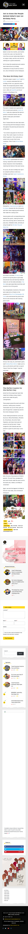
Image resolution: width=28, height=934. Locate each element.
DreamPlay (14, 90)
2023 (5, 897)
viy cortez (21, 527)
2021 (5, 900)
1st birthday (14, 525)
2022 (5, 898)
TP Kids (17, 275)
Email (15, 620)
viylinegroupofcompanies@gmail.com (12, 919)
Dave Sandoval (7, 159)
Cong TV (18, 79)
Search (6, 651)
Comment (5, 610)
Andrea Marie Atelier (11, 364)
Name (4, 620)
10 (18, 678)
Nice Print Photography (15, 294)
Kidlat (6, 527)
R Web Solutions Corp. (15, 925)
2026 (5, 892)
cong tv (21, 525)
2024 (5, 895)
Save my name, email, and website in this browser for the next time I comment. (12, 633)
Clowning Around (14, 206)
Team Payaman (12, 527)
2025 (5, 893)
